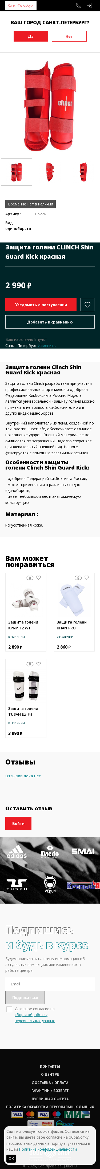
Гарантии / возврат (50, 1090)
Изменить (47, 345)
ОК (11, 1158)
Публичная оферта (50, 1099)
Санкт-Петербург (21, 5)
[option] (50, 106)
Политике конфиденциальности (48, 1149)
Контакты (50, 1066)
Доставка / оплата (50, 1082)
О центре (50, 1074)
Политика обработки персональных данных (50, 1107)
